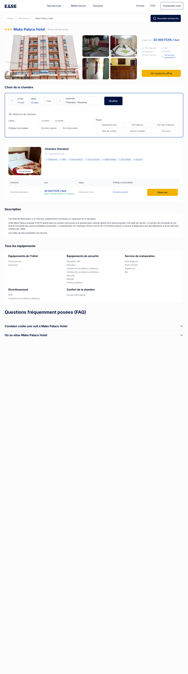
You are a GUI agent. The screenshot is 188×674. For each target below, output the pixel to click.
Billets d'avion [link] (78, 5)
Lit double (59, 121)
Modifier (113, 100)
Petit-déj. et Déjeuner (165, 125)
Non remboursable (70, 128)
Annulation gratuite (49, 128)
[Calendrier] (30, 101)
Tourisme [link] (98, 5)
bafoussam (24, 18)
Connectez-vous (172, 5)
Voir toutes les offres (161, 73)
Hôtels (10, 18)
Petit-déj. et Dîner (109, 131)
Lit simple (45, 121)
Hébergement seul (109, 125)
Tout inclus (165, 131)
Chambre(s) (70, 98)
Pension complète (137, 131)
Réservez (162, 192)
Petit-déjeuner (137, 125)
